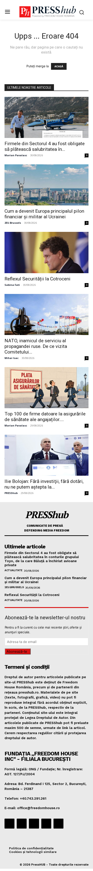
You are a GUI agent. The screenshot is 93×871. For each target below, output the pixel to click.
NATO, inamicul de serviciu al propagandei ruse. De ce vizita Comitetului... (36, 346)
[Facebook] (9, 824)
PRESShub (11, 493)
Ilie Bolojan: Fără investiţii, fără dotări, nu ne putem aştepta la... (44, 484)
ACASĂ (58, 66)
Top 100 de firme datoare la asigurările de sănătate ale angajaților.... (45, 416)
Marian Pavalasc (16, 155)
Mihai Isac (12, 358)
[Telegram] (34, 824)
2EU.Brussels (13, 222)
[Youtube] (58, 824)
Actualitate (14, 570)
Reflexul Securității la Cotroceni (37, 279)
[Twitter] (46, 824)
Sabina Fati (12, 284)
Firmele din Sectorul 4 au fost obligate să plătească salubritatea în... (45, 146)
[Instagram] (22, 824)
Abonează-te (17, 651)
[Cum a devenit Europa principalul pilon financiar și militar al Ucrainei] (46, 184)
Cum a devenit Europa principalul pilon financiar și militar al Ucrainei (44, 213)
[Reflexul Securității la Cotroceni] (46, 252)
